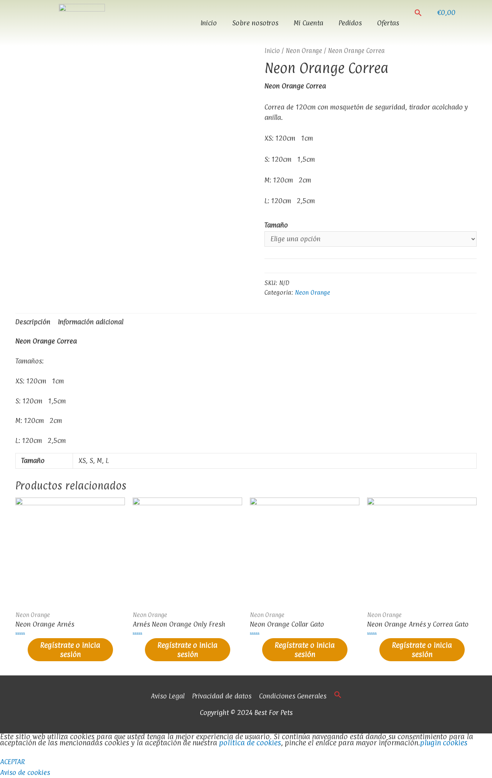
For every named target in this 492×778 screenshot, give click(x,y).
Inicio (209, 23)
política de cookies (250, 742)
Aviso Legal (167, 696)
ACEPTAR (12, 762)
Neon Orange (304, 51)
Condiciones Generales (292, 696)
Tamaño (276, 225)
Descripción (32, 322)
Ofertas (388, 23)
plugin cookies (443, 742)
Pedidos (350, 23)
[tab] (32, 322)
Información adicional (90, 322)
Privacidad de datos (221, 696)
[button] (418, 13)
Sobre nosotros (255, 23)
